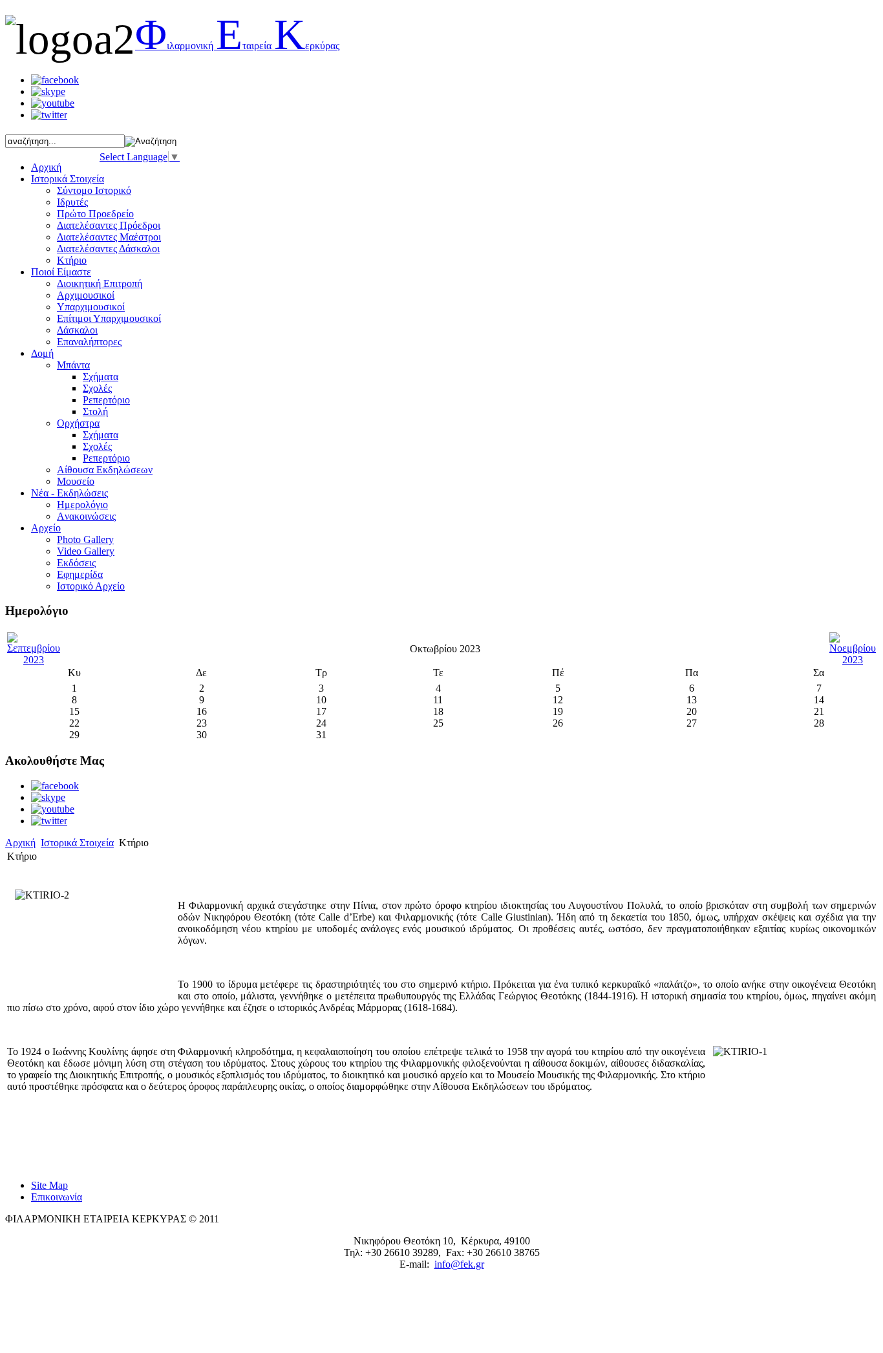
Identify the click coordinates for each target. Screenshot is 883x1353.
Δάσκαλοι (77, 330)
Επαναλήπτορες (89, 341)
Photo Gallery (85, 539)
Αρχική (20, 842)
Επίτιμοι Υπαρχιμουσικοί (109, 318)
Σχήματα (100, 376)
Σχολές (97, 388)
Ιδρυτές (72, 202)
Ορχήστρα (78, 423)
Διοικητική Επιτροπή (99, 283)
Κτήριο (72, 260)
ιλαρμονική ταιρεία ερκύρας (237, 45)
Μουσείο (75, 481)
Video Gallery (85, 551)
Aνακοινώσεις (86, 516)
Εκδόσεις (76, 562)
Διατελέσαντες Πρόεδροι (108, 225)
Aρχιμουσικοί (85, 295)
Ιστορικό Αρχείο (91, 586)
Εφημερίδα (80, 574)
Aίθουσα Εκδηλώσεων (105, 469)
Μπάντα (73, 364)
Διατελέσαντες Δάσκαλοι (108, 248)
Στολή (95, 411)
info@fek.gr (459, 1264)
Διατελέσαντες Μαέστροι (109, 236)
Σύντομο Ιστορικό (94, 190)
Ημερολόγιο (82, 504)
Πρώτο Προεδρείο (95, 213)
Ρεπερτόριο (106, 399)
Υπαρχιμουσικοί (91, 306)
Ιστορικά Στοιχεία (77, 842)
